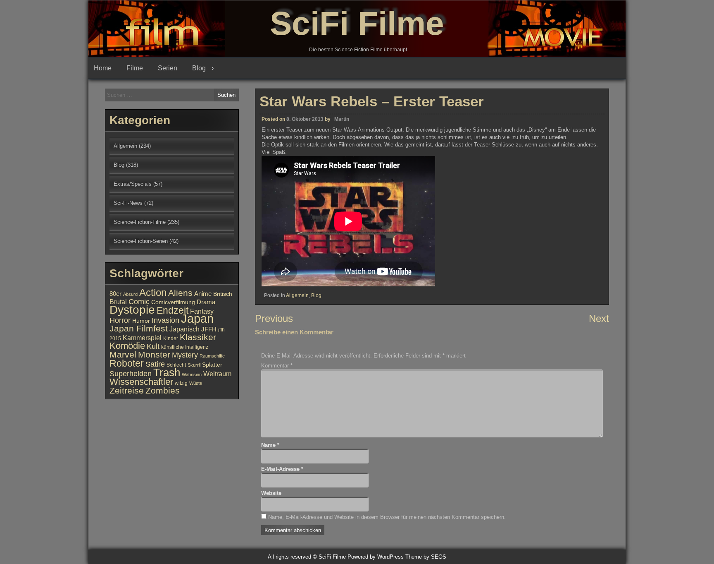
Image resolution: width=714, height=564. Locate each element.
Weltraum (217, 373)
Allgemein (297, 295)
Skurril (194, 364)
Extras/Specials (133, 184)
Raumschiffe (212, 355)
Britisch (222, 294)
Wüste (195, 383)
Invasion (165, 320)
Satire (155, 364)
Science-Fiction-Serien (141, 241)
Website (271, 493)
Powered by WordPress (375, 557)
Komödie (127, 346)
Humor (141, 321)
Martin (341, 119)
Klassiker (198, 337)
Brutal (118, 301)
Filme (134, 68)
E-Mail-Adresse (282, 469)
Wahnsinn (192, 374)
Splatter (212, 365)
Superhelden (130, 374)
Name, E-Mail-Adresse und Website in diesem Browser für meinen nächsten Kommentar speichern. (387, 517)
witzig (181, 383)
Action (153, 292)
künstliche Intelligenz (184, 347)
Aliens (180, 293)
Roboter (126, 363)
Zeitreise (126, 391)
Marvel (122, 355)
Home (103, 68)
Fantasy (202, 311)
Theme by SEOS (425, 557)
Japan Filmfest (138, 328)
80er (115, 293)
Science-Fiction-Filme (140, 222)
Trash (166, 372)
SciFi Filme (357, 23)
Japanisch (184, 329)
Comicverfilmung (173, 302)
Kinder (170, 338)
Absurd (130, 294)
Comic (139, 302)
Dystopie (132, 309)
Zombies (162, 390)
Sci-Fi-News (128, 203)
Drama (206, 302)
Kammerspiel (142, 337)
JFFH (209, 329)
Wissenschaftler (141, 382)
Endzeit (172, 310)
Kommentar (277, 365)
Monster (154, 355)
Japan (197, 318)
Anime (203, 293)
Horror (120, 320)
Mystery (185, 354)
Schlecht (176, 365)
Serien (167, 68)
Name (270, 445)
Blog (199, 68)
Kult (153, 346)
